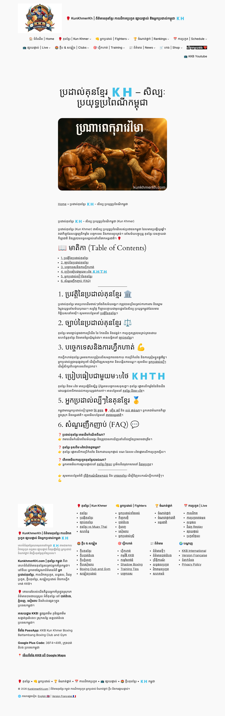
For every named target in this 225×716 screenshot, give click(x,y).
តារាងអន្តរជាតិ (113, 415)
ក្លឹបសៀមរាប (87, 564)
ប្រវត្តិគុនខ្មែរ (86, 517)
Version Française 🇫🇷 (64, 696)
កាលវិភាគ (192, 513)
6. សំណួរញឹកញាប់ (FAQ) (76, 281)
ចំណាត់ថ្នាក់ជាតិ (166, 517)
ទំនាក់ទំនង (188, 560)
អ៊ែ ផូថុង (98, 410)
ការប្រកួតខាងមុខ (196, 517)
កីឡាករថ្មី (123, 517)
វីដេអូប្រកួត (145, 464)
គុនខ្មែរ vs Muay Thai (93, 526)
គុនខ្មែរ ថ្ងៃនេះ (104, 464)
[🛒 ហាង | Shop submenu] (181, 47)
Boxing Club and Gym (95, 569)
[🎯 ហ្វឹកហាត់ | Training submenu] (124, 47)
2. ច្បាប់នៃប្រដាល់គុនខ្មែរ (74, 262)
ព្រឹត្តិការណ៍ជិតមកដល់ (95, 475)
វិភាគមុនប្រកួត (161, 569)
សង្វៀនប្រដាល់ (88, 573)
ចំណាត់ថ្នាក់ (164, 513)
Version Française (194, 555)
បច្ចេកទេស (127, 573)
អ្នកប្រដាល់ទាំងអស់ (129, 513)
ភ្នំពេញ (122, 526)
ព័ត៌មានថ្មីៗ (159, 550)
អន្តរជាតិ (162, 522)
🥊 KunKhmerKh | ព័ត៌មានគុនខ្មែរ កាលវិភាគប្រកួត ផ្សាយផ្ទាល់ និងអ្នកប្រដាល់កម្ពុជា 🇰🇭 (125, 18)
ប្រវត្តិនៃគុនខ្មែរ (108, 313)
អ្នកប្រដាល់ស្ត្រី (126, 536)
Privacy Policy (191, 564)
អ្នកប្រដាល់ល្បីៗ (157, 362)
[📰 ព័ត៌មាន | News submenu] (154, 47)
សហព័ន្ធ (84, 531)
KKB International (194, 550)
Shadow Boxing (132, 564)
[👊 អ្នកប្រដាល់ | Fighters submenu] (128, 39)
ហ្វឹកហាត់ (126, 550)
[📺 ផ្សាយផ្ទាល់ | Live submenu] (49, 47)
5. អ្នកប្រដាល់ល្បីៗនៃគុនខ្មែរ (76, 276)
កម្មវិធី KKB (127, 555)
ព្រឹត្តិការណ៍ (159, 560)
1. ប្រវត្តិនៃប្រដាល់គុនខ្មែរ (74, 258)
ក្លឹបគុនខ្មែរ (85, 550)
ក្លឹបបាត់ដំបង (87, 555)
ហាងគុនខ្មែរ (120, 475)
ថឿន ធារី (115, 410)
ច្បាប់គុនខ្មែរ (125, 337)
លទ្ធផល (191, 522)
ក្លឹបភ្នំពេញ (85, 560)
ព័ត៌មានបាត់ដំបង (162, 555)
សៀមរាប (123, 531)
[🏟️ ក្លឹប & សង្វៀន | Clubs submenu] (88, 47)
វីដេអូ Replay (195, 526)
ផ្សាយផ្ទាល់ (193, 531)
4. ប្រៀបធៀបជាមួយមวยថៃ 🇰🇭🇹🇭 (84, 271)
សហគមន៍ (158, 573)
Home (62, 204)
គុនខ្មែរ (83, 513)
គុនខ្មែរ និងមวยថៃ (133, 390)
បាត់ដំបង (123, 522)
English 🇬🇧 (44, 696)
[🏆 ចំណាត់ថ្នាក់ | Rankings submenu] (168, 39)
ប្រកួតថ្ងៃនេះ (193, 536)
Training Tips (130, 569)
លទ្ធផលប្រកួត (161, 564)
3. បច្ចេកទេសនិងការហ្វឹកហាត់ (77, 267)
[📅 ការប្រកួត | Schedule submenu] (206, 39)
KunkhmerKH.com (38, 688)
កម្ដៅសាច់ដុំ (127, 560)
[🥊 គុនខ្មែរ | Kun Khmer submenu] (90, 39)
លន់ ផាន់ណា (132, 410)
